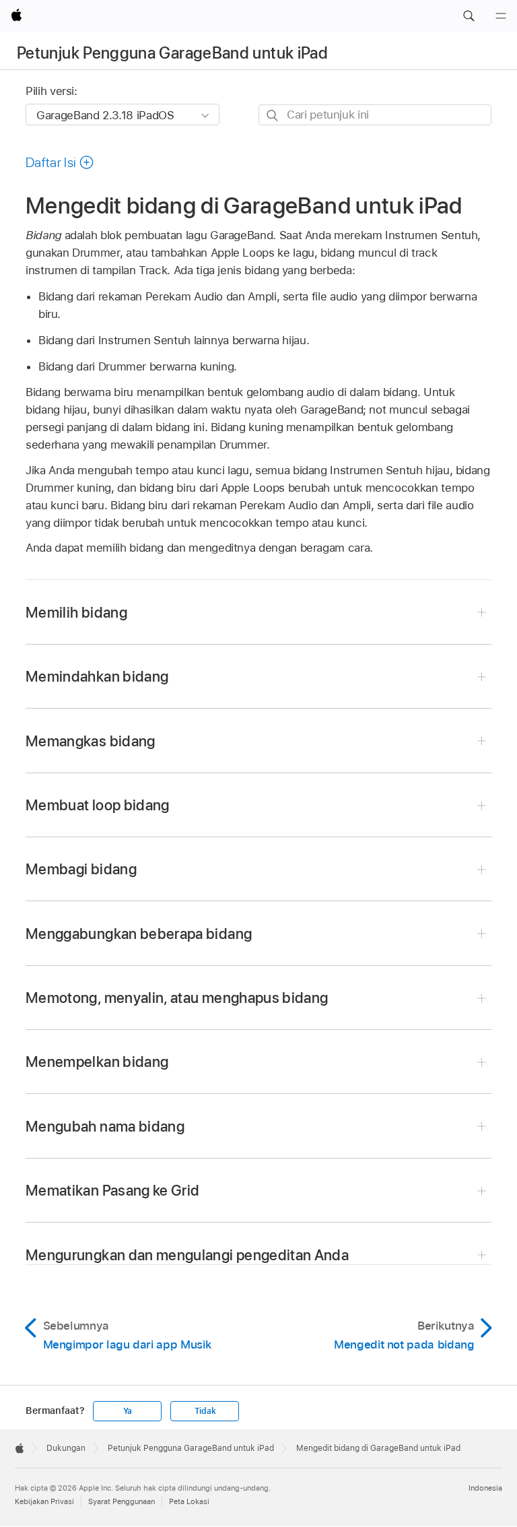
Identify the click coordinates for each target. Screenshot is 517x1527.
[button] (468, 16)
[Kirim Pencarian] (273, 115)
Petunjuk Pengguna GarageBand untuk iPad (172, 53)
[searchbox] (374, 114)
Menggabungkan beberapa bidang (139, 933)
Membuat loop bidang (98, 805)
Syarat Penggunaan (121, 1501)
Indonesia (485, 1488)
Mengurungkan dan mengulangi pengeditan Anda (187, 1255)
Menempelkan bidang (97, 1061)
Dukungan (65, 1448)
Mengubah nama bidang (105, 1126)
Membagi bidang (81, 869)
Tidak (205, 1411)
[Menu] (501, 16)
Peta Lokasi (189, 1501)
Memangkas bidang (91, 741)
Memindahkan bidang (97, 676)
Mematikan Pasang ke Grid (112, 1190)
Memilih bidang (76, 612)
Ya (128, 1411)
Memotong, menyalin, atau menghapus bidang (177, 997)
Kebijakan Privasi (44, 1501)
